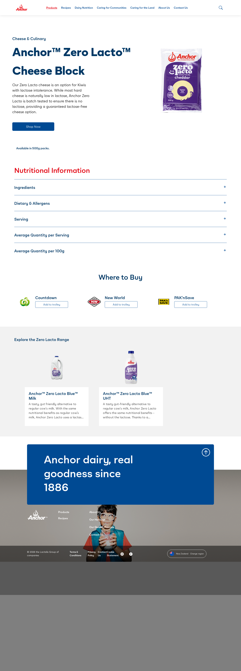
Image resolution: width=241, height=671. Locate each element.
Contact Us (181, 7)
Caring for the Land (142, 7)
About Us (164, 7)
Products (51, 7)
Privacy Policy (92, 553)
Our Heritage (97, 519)
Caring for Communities (111, 7)
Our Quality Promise (101, 527)
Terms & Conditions (75, 553)
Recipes (66, 7)
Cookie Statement (113, 553)
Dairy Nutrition (84, 7)
